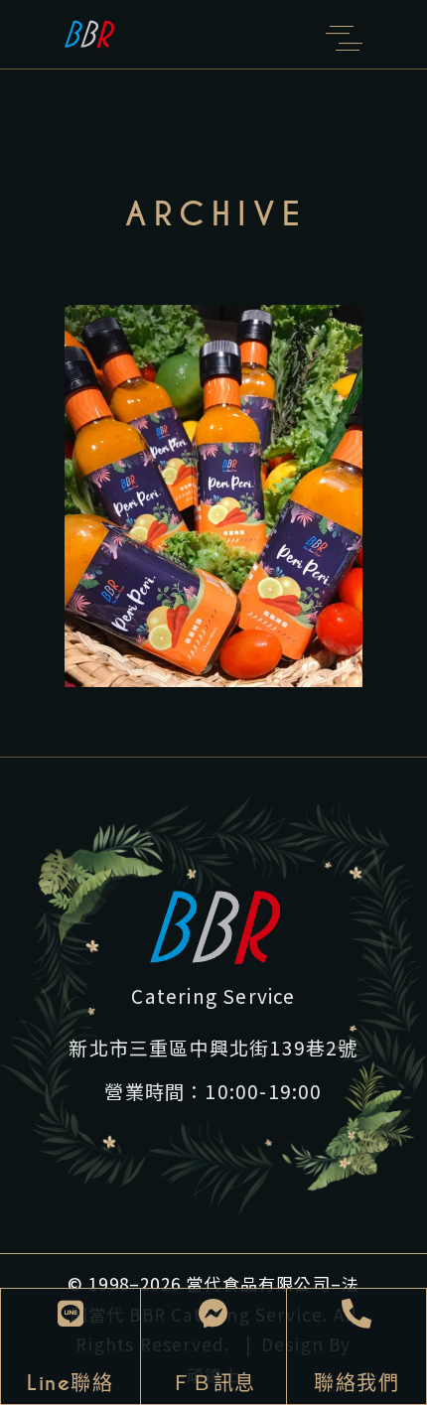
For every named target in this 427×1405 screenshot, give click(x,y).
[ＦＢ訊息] (213, 1314)
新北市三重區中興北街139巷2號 (213, 1047)
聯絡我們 (356, 1383)
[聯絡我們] (356, 1314)
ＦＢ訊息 (213, 1383)
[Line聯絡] (70, 1314)
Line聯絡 (70, 1383)
